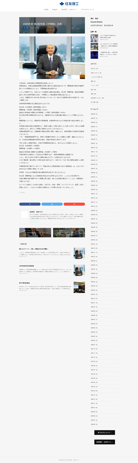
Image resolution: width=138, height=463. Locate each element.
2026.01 (94, 143)
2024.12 (94, 198)
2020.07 (94, 420)
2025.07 (94, 168)
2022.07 (94, 319)
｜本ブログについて (87, 9)
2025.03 (94, 185)
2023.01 (94, 294)
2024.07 (94, 219)
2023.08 (94, 265)
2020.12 (94, 399)
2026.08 (94, 114)
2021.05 (94, 378)
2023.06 (94, 273)
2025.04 (94, 181)
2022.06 (94, 323)
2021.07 (94, 369)
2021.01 (94, 395)
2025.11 (94, 151)
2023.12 (94, 248)
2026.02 (94, 139)
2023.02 (94, 290)
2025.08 (94, 164)
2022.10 (94, 307)
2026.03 (94, 135)
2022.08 (94, 315)
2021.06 (94, 374)
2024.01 (94, 244)
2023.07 (94, 269)
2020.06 (94, 424)
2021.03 (94, 386)
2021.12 (94, 349)
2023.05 (94, 277)
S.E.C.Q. (94, 68)
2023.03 (94, 286)
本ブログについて (104, 432)
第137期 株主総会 (24, 283)
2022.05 (94, 328)
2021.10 (94, 357)
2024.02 (94, 240)
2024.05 (94, 227)
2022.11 (94, 302)
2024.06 (94, 223)
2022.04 (94, 332)
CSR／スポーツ (96, 73)
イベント (94, 85)
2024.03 (94, 235)
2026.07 (94, 118)
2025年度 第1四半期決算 (26, 266)
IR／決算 (26, 27)
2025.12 (94, 147)
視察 (93, 93)
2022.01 (94, 344)
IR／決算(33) (22, 192)
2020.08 (94, 416)
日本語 (46, 9)
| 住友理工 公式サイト (69, 9)
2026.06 (94, 122)
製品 (93, 81)
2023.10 (94, 256)
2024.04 (94, 231)
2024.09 (94, 210)
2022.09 (94, 311)
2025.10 (94, 156)
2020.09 (94, 411)
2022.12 (94, 298)
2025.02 (94, 189)
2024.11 (94, 202)
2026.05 (94, 126)
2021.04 (94, 382)
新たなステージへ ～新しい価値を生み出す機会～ (34, 249)
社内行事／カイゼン (97, 98)
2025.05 (94, 177)
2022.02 (94, 340)
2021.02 (94, 390)
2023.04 (94, 281)
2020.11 (94, 403)
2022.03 (94, 336)
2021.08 (94, 365)
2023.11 (94, 252)
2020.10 (94, 407)
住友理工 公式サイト (103, 442)
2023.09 (94, 260)
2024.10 (94, 206)
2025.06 (94, 172)
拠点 (93, 89)
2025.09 (94, 160)
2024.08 (94, 214)
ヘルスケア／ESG (96, 77)
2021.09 (94, 361)
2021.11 (94, 353)
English (54, 9)
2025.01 (94, 193)
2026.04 (94, 131)
